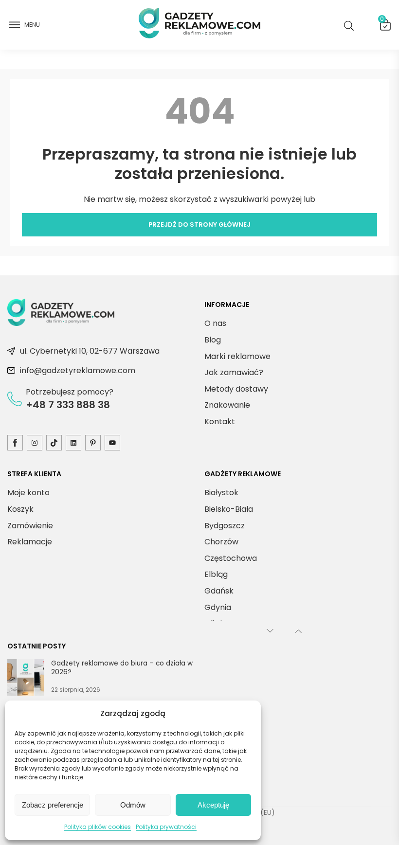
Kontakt (219, 421)
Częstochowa (230, 558)
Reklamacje (29, 541)
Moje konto (28, 492)
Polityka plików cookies (97, 827)
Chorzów (221, 541)
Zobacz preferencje (52, 805)
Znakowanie (227, 405)
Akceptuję (213, 805)
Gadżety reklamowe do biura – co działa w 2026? (122, 667)
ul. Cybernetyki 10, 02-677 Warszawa (90, 351)
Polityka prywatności (166, 827)
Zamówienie (30, 525)
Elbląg (216, 574)
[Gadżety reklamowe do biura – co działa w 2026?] (25, 679)
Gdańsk (219, 590)
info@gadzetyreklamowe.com (77, 370)
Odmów (132, 805)
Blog (212, 339)
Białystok (221, 492)
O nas (215, 323)
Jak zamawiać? (233, 372)
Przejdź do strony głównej (199, 224)
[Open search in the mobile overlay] (351, 25)
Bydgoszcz (224, 525)
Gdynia (217, 607)
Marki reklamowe (237, 356)
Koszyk (382, 21)
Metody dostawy (236, 389)
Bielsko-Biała (228, 509)
